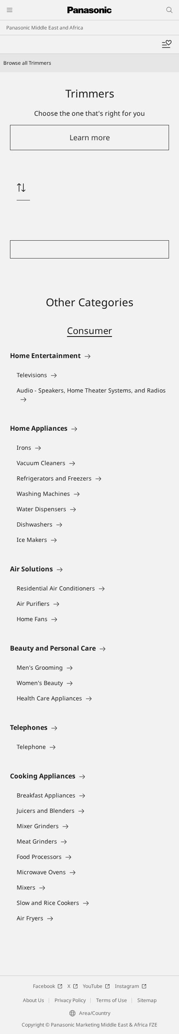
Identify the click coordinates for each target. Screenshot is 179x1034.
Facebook (44, 986)
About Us (33, 1000)
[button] (89, 137)
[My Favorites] (166, 44)
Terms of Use (111, 1000)
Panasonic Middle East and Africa (44, 27)
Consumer (89, 330)
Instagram (127, 986)
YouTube (92, 986)
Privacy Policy (70, 1000)
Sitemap (147, 1000)
